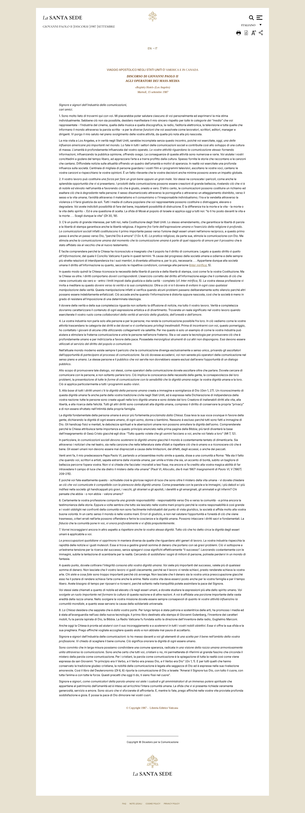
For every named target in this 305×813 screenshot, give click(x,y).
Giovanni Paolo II (58, 26)
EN (150, 48)
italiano (249, 26)
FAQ (124, 803)
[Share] (261, 33)
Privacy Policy (172, 803)
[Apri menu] (259, 18)
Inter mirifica (198, 265)
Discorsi (81, 26)
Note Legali (136, 803)
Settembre (106, 26)
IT (156, 48)
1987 (93, 26)
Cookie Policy (153, 803)
